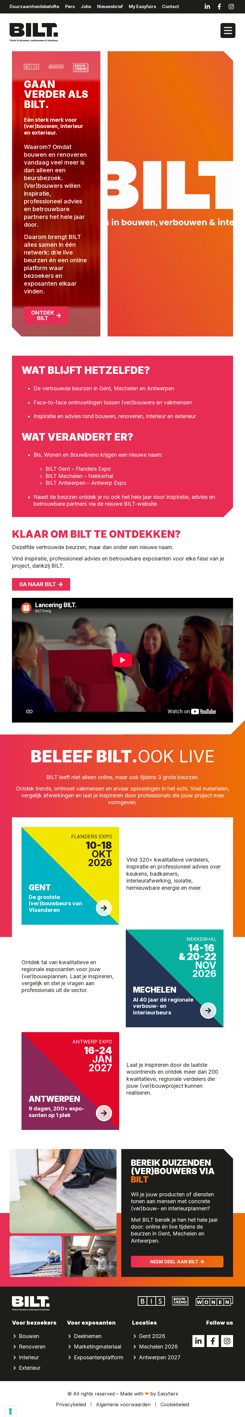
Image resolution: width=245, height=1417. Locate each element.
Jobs (86, 6)
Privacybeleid (71, 1404)
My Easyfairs (142, 6)
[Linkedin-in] (207, 6)
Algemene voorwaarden (123, 1404)
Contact (170, 6)
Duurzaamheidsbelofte (34, 6)
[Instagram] (231, 6)
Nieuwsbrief (110, 6)
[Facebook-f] (219, 6)
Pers (70, 6)
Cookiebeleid (174, 1404)
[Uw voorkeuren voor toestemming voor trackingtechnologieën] (10, 1411)
